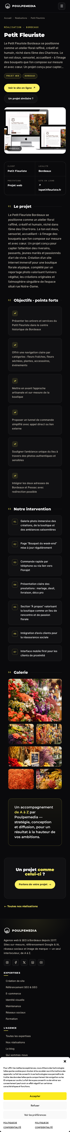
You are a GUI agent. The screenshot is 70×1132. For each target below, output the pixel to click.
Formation (12, 1018)
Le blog (10, 1048)
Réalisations (21, 18)
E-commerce (13, 993)
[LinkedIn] (32, 962)
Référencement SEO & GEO (21, 987)
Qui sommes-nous (17, 1054)
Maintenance (13, 1006)
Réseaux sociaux (15, 1012)
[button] (65, 1061)
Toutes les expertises (18, 1036)
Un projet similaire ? (20, 98)
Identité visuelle (15, 999)
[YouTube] (41, 962)
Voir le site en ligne (22, 87)
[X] (24, 962)
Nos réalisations (15, 1042)
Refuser (35, 1105)
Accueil (7, 18)
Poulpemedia (24, 6)
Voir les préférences (35, 1114)
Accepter (35, 1096)
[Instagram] (7, 962)
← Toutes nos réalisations (21, 906)
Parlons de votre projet (35, 884)
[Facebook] (15, 962)
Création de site (15, 980)
